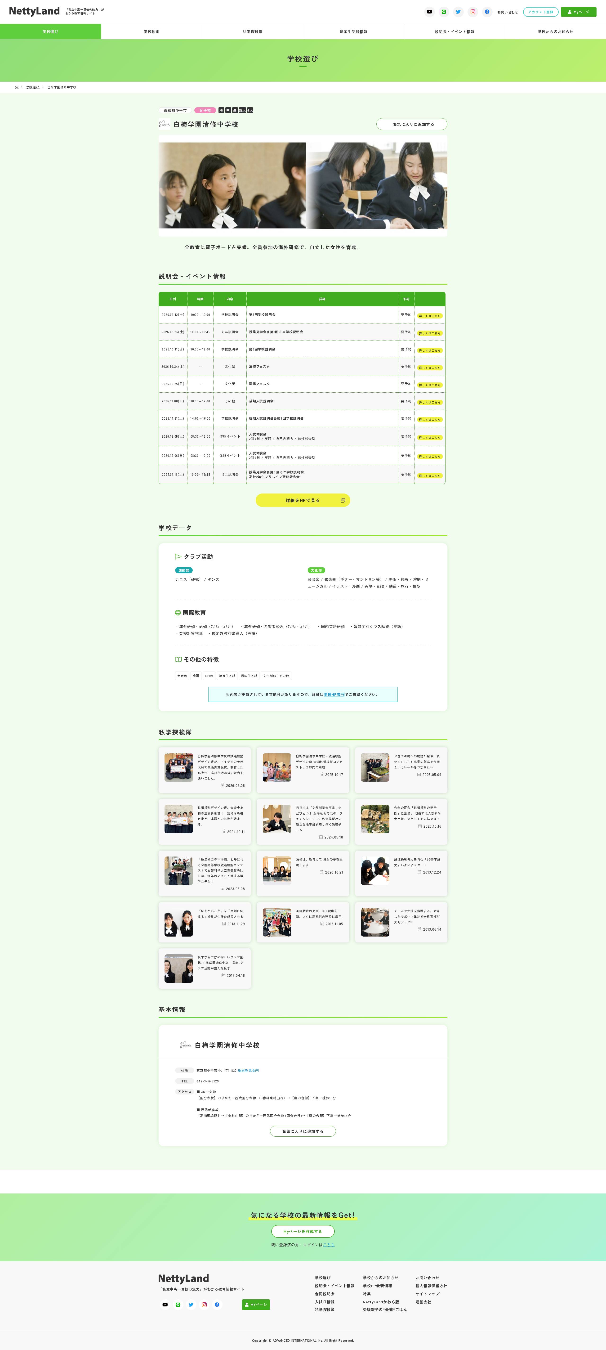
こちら (329, 1244)
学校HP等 (332, 694)
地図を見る (246, 1070)
